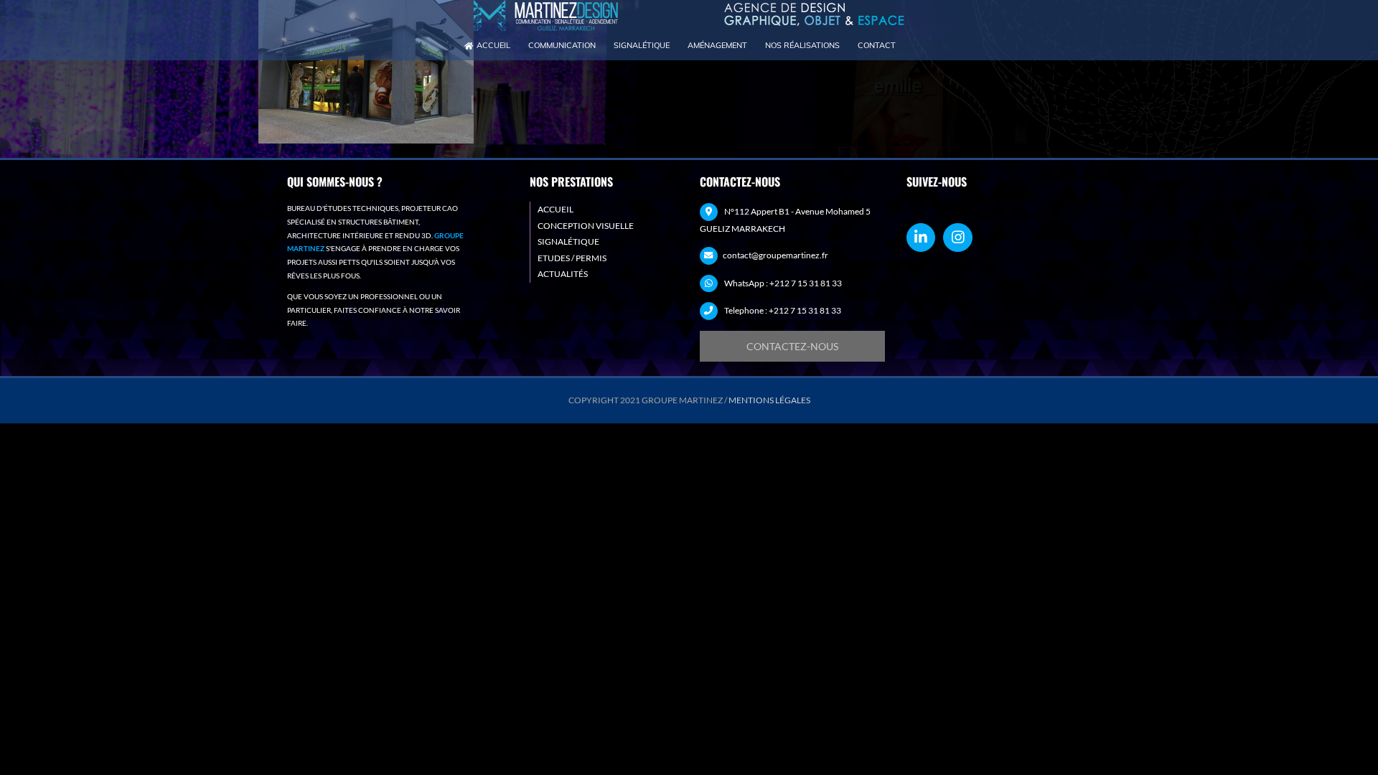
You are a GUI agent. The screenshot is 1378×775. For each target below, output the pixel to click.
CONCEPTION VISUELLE (586, 225)
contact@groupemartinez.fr (775, 255)
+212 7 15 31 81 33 (805, 283)
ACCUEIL (555, 209)
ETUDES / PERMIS (572, 258)
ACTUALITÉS (563, 273)
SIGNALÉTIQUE (568, 241)
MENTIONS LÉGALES (769, 400)
